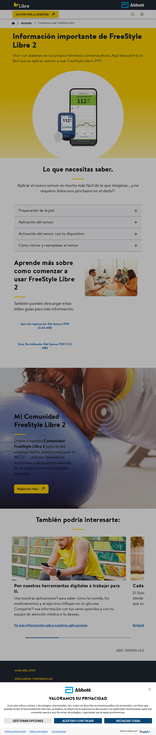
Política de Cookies (39, 731)
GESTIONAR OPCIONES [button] (28, 721)
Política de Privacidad (15, 731)
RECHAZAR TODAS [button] (128, 721)
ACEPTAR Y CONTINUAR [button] (78, 721)
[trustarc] (145, 731)
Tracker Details (58, 731)
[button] (149, 689)
